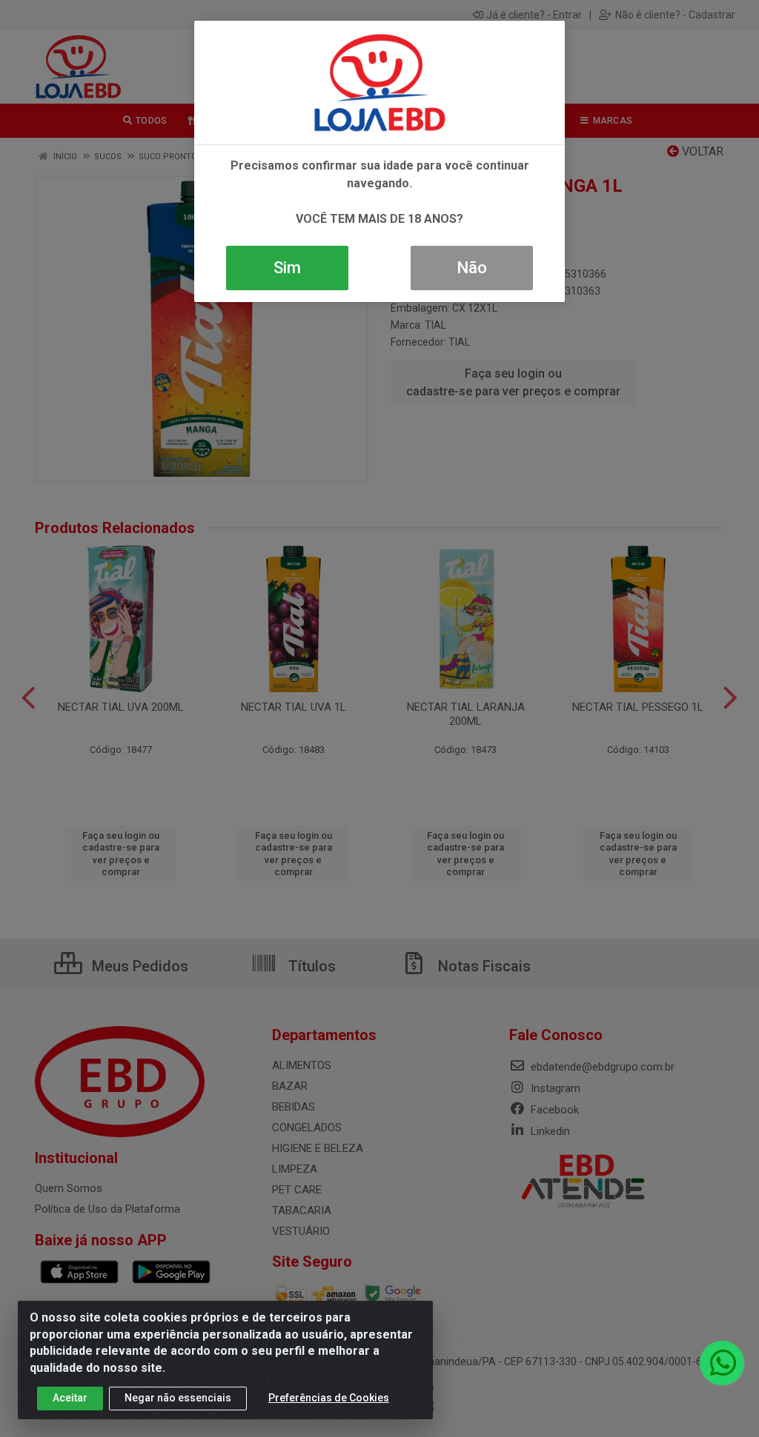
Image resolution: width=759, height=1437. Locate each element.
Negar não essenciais (178, 1398)
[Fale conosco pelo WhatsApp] (722, 1363)
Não (472, 267)
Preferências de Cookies (328, 1398)
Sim (287, 267)
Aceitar (70, 1398)
